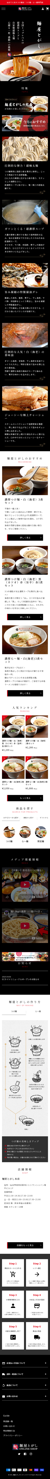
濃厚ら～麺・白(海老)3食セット (37, 783)
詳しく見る (25, 537)
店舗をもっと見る (25, 1245)
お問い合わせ (9, 1426)
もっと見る (25, 798)
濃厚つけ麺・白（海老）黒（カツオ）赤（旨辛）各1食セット (12, 743)
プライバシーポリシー (13, 1435)
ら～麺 (25, 841)
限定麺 (40, 841)
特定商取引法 (9, 1430)
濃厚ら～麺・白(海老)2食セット (13, 783)
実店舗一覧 (8, 1421)
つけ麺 (9, 841)
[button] (3, 9)
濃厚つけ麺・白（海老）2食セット (36, 742)
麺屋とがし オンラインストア (21, 1475)
